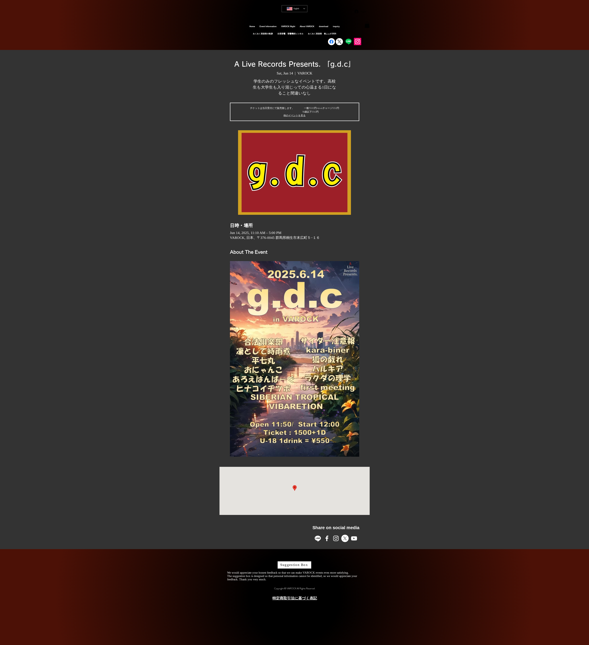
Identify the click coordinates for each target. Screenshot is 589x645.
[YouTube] (354, 538)
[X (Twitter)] (339, 41)
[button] (367, 25)
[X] (345, 538)
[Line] (348, 41)
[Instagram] (357, 41)
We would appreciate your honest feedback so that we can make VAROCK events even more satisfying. (288, 572)
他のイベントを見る (294, 115)
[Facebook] (331, 41)
